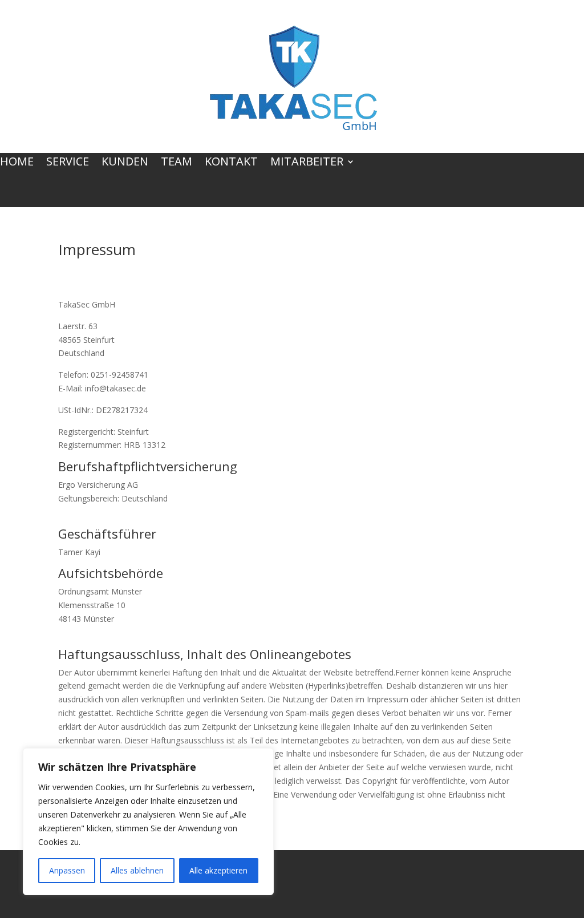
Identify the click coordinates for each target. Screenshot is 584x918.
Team (176, 163)
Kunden (125, 163)
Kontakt (231, 163)
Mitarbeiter (306, 163)
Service (67, 163)
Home (17, 163)
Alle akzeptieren (218, 870)
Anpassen (67, 870)
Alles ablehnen (137, 870)
